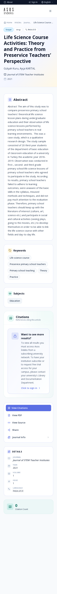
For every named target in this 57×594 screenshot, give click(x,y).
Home (9, 22)
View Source (18, 422)
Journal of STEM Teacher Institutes (27, 22)
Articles (18, 22)
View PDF (17, 415)
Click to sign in (29, 388)
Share (15, 429)
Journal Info (18, 437)
